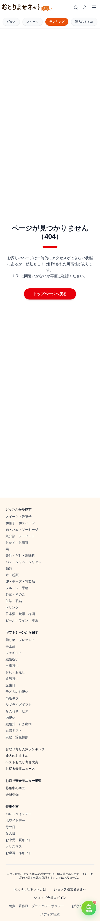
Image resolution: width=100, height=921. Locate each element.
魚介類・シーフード (20, 536)
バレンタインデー (19, 814)
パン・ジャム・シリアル (23, 562)
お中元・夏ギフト (19, 840)
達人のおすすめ (17, 755)
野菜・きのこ (15, 594)
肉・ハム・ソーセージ (22, 529)
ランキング (56, 21)
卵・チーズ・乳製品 (20, 581)
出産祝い (12, 666)
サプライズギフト (19, 705)
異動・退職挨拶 (17, 737)
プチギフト (14, 653)
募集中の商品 (15, 788)
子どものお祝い (17, 692)
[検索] (76, 7)
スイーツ (33, 21)
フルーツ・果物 (17, 588)
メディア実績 (50, 914)
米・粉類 (12, 575)
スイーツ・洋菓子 (19, 516)
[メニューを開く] (94, 7)
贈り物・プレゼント (20, 640)
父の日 (10, 833)
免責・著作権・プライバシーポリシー (36, 906)
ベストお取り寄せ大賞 (22, 762)
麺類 (9, 568)
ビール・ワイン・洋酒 (22, 620)
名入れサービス (17, 711)
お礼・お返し (15, 672)
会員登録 (12, 794)
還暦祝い (12, 679)
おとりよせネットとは (30, 889)
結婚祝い (12, 659)
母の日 (10, 827)
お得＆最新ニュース (20, 768)
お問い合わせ (81, 906)
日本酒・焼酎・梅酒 (20, 614)
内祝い (10, 717)
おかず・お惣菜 (17, 542)
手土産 (10, 646)
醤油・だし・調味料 (20, 555)
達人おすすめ (84, 21)
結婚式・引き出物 (19, 724)
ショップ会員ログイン (50, 897)
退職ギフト (14, 730)
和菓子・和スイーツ (20, 523)
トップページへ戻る (50, 294)
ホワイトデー (15, 820)
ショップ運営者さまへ (70, 889)
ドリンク (12, 607)
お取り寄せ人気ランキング (25, 749)
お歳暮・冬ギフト (19, 853)
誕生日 (10, 685)
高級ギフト (14, 698)
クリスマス (14, 846)
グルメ (11, 21)
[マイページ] (84, 7)
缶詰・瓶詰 (14, 601)
